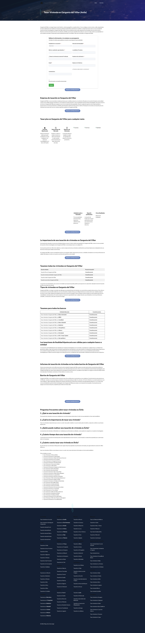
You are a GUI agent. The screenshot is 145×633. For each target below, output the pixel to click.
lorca (101, 519)
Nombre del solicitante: (78, 56)
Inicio (96, 2)
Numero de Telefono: (77, 62)
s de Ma (98, 519)
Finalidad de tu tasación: (55, 43)
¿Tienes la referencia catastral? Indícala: (58, 56)
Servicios (101, 2)
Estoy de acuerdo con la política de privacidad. (57, 81)
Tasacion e (59, 608)
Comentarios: (52, 71)
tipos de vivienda (50, 285)
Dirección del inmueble (78, 43)
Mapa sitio (46, 623)
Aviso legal (51, 623)
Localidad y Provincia (77, 50)
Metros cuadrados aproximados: (57, 50)
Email (50, 62)
